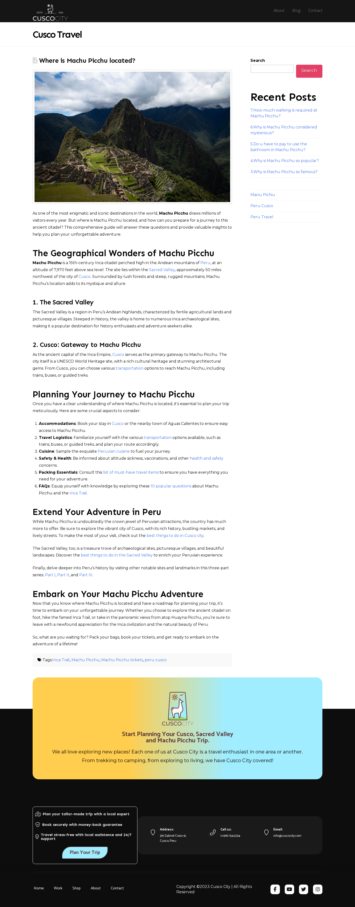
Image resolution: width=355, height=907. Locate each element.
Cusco (85, 276)
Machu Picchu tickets (122, 660)
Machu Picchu (85, 660)
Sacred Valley (162, 269)
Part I (50, 575)
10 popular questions (171, 486)
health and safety (206, 458)
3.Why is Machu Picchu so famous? (284, 171)
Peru (205, 262)
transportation (129, 368)
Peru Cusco (261, 206)
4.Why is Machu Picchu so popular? (284, 160)
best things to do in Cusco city (175, 535)
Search (257, 60)
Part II (63, 575)
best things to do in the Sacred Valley (117, 555)
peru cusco (156, 660)
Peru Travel (261, 217)
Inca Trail (78, 493)
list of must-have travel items (131, 472)
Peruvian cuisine (114, 451)
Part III (85, 575)
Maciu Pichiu (262, 194)
